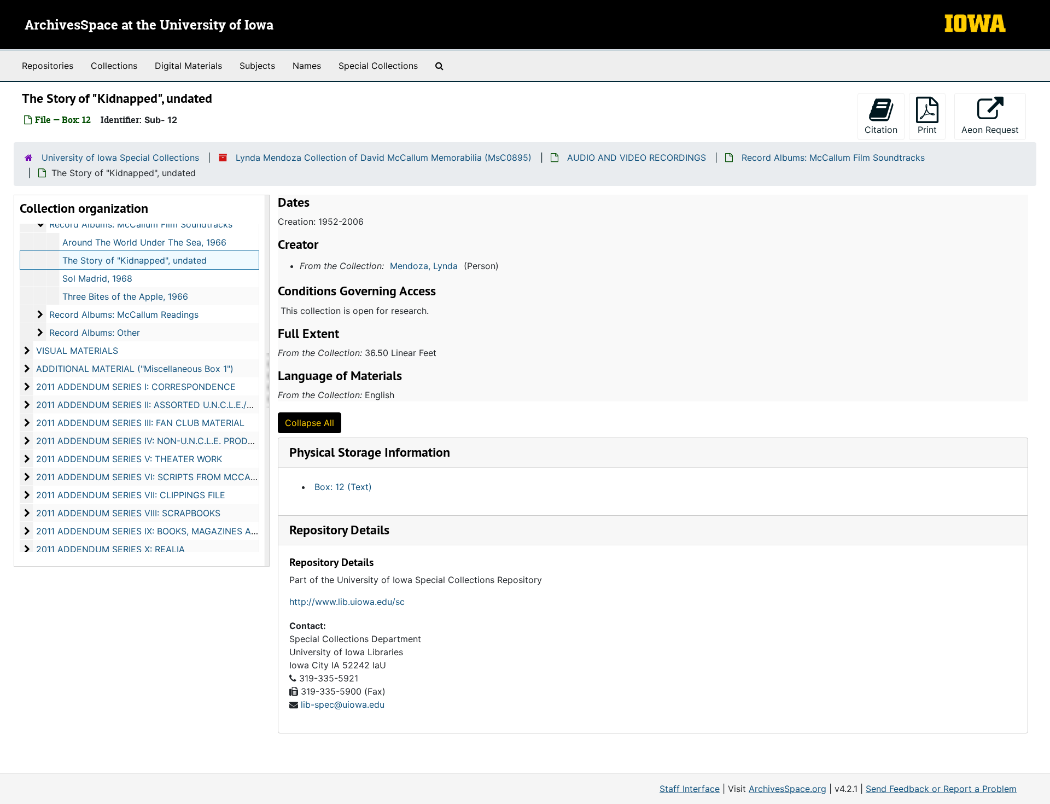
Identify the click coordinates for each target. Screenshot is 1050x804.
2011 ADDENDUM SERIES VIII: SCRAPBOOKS (128, 513)
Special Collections (378, 65)
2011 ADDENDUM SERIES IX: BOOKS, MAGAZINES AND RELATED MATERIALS (196, 531)
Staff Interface (690, 788)
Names (307, 65)
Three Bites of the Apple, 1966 (125, 296)
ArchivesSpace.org (787, 788)
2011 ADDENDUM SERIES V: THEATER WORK (129, 458)
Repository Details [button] (339, 529)
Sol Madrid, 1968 (97, 278)
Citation (881, 129)
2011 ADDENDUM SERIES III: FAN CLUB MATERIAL (140, 422)
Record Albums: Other (94, 332)
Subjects (257, 65)
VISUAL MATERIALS (77, 350)
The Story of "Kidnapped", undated (134, 260)
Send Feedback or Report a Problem (941, 788)
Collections (114, 65)
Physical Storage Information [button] (369, 452)
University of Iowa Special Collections (120, 157)
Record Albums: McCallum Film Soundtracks (833, 157)
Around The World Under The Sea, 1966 (144, 242)
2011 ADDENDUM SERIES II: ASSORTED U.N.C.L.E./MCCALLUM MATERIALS (192, 404)
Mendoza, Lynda (424, 265)
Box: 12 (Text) (343, 486)
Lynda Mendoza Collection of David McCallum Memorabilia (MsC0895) (384, 157)
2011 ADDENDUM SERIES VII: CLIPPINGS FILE (130, 495)
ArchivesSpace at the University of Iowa (149, 26)
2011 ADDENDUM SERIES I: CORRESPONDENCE (136, 386)
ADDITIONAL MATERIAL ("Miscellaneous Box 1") (135, 368)
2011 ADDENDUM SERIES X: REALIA (110, 549)
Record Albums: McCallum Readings (124, 314)
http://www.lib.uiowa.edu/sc (347, 601)
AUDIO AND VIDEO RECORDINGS (636, 157)
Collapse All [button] (309, 422)
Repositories (47, 65)
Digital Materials (188, 65)
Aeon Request (993, 129)
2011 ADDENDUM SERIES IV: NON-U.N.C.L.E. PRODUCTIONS (161, 440)
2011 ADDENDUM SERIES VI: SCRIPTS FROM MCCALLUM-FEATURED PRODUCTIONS (213, 476)
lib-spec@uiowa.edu (342, 704)
